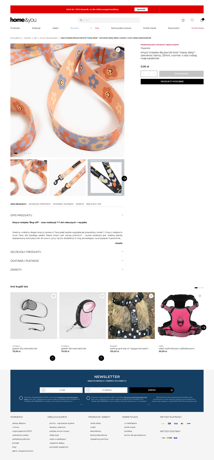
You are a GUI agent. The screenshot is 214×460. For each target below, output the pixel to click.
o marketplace (130, 423)
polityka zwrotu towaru (59, 431)
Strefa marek (149, 28)
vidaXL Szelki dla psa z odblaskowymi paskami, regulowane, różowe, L (176, 348)
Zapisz (152, 390)
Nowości (75, 28)
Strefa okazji (197, 28)
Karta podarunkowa (121, 28)
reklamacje (54, 435)
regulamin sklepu (57, 443)
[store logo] (23, 20)
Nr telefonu (107, 390)
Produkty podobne (172, 81)
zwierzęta (27, 38)
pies (35, 38)
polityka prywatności (21, 439)
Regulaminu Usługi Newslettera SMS (135, 397)
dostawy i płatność (58, 427)
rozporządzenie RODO (22, 431)
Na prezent (173, 28)
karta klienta (95, 431)
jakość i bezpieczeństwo (22, 451)
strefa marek (129, 427)
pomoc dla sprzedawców (135, 435)
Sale (97, 28)
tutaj (194, 401)
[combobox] (109, 20)
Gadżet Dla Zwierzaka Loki (24, 348)
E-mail (62, 390)
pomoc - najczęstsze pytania (62, 423)
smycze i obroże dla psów (49, 38)
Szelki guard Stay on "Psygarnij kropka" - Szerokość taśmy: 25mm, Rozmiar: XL (129, 348)
